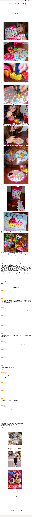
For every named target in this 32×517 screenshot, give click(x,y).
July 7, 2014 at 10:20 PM (5, 342)
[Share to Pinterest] (6, 283)
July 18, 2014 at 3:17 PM (5, 373)
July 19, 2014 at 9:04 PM (5, 383)
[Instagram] (28, 0)
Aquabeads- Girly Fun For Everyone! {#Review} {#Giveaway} (16, 12)
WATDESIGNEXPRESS (28, 515)
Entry (15, 277)
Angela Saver (5, 372)
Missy (4, 332)
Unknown (4, 315)
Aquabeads (5, 17)
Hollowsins (4, 364)
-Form (17, 277)
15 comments (29, 283)
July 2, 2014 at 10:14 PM (5, 308)
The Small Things (21, 515)
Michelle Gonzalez (5, 349)
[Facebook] (25, 0)
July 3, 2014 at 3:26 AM (5, 316)
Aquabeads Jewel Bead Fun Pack (14, 184)
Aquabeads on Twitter (16, 272)
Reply (2, 294)
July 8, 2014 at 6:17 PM (5, 350)
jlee (3, 307)
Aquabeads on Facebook (8, 272)
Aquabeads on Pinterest (23, 272)
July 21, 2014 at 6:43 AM (5, 406)
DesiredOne (5, 297)
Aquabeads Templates (27, 252)
